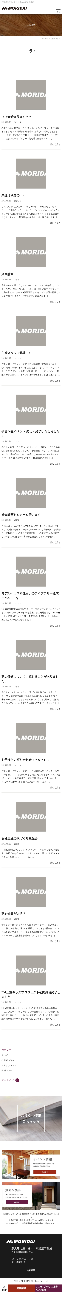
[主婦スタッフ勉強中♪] (31, 331)
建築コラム (7, 1070)
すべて (5, 1055)
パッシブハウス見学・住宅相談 (48, 1288)
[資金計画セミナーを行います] (31, 493)
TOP (4, 1290)
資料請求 (21, 1288)
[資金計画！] (31, 252)
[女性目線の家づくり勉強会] (31, 817)
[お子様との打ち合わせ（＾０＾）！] (31, 738)
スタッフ (17, 122)
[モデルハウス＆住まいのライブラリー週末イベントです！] (31, 572)
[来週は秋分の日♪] (31, 174)
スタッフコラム (9, 1065)
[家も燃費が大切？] (31, 892)
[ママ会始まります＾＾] (31, 95)
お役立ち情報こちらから (31, 1118)
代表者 (17, 520)
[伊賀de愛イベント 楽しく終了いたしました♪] (31, 410)
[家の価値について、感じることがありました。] (31, 655)
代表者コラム (8, 1060)
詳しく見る (55, 144)
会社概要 (31, 1270)
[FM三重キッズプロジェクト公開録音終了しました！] (31, 970)
